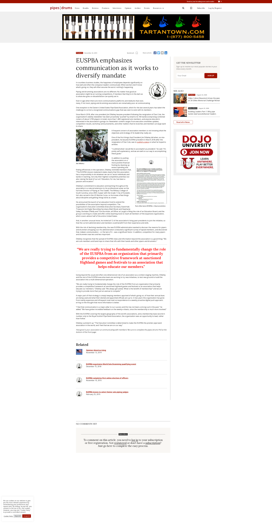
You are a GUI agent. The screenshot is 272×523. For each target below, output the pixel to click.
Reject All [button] (18, 516)
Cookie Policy (8, 516)
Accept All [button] (27, 516)
